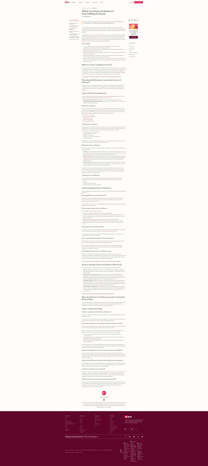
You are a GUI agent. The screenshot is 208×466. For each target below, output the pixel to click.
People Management (133, 52)
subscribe (133, 37)
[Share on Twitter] (129, 20)
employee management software (93, 220)
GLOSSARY (84, 8)
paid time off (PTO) (95, 110)
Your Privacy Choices (84, 450)
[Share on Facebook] (132, 20)
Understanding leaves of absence (74, 32)
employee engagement (117, 330)
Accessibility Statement (93, 450)
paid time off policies (87, 113)
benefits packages (92, 97)
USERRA (85, 159)
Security (66, 450)
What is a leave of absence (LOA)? (73, 24)
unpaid (114, 70)
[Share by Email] (137, 20)
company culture (86, 41)
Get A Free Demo (138, 2)
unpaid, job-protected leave (108, 231)
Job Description (132, 56)
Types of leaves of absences (73, 29)
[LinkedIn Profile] (104, 400)
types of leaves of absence (105, 96)
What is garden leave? (88, 121)
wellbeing (96, 303)
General (89, 8)
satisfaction (95, 36)
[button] (74, 2)
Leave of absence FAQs (74, 39)
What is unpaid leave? (88, 119)
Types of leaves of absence (89, 116)
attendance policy (95, 213)
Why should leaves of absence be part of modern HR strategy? (74, 37)
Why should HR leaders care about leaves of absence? (74, 26)
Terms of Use (71, 450)
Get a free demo (90, 437)
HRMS (130, 50)
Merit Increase (132, 54)
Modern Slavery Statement (107, 450)
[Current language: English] (133, 2)
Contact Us (100, 450)
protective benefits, (120, 72)
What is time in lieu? (88, 118)
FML (113, 327)
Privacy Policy (77, 450)
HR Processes (132, 48)
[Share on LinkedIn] (135, 20)
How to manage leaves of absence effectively (74, 34)
